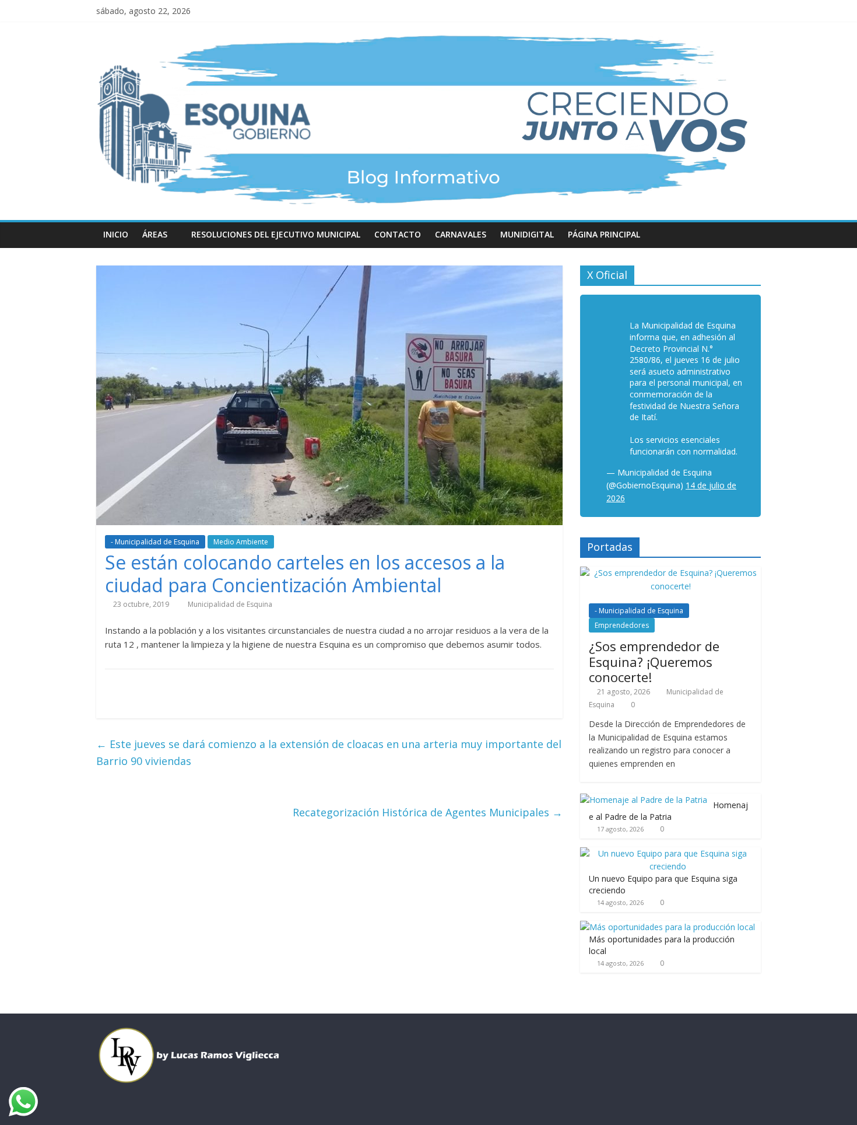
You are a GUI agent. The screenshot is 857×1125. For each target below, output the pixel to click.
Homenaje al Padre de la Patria (668, 810)
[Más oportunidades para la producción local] (667, 926)
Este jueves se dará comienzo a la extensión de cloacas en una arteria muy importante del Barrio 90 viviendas (328, 752)
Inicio (115, 234)
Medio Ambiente (240, 542)
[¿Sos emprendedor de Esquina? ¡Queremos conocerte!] (670, 572)
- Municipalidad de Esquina (155, 542)
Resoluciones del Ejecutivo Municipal (275, 234)
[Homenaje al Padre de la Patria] (643, 799)
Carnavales (460, 234)
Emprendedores (622, 625)
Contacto (397, 234)
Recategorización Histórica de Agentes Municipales (428, 812)
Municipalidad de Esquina (230, 604)
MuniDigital (527, 234)
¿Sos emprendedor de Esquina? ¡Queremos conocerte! (654, 661)
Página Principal (604, 234)
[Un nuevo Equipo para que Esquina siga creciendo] (667, 853)
